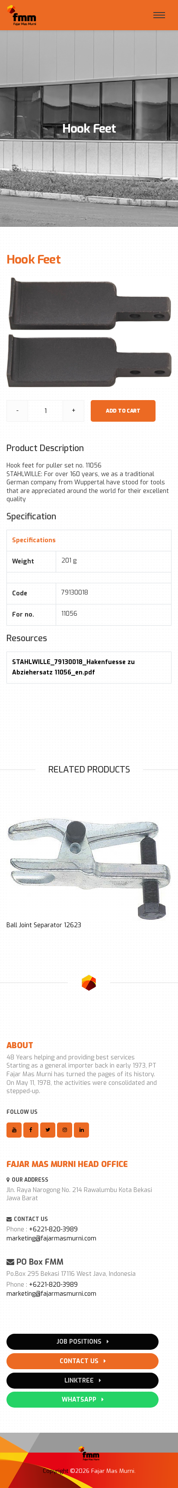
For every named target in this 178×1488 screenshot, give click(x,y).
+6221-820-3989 (53, 1229)
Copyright (55, 1471)
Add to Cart (123, 410)
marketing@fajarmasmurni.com (51, 1238)
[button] (11, 871)
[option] (89, 873)
